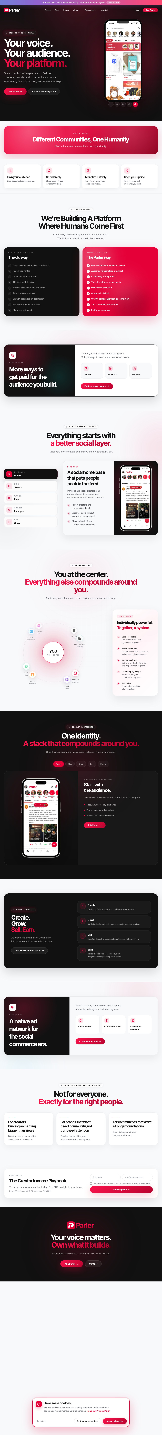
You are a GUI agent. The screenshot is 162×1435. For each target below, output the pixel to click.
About (75, 10)
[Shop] (135, 104)
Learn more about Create (27, 950)
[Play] (123, 104)
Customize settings (89, 1421)
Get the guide (120, 1189)
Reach (66, 10)
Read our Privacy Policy (98, 1411)
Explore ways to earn (95, 386)
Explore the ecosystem (44, 91)
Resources (89, 10)
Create (48, 10)
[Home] (111, 104)
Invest (103, 10)
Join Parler (150, 10)
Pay (92, 764)
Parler (58, 764)
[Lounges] (129, 104)
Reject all (41, 1421)
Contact (93, 1264)
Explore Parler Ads (88, 1041)
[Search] (117, 104)
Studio (103, 764)
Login (137, 10)
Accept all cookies (114, 1421)
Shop (81, 764)
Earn (57, 10)
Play (70, 764)
